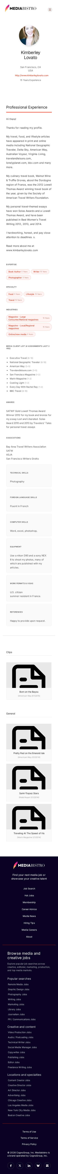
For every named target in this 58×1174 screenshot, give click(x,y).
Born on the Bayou (28, 691)
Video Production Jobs (19, 1032)
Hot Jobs (29, 895)
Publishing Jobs (16, 1057)
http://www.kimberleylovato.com (32, 75)
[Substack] (47, 1165)
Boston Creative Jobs (19, 1115)
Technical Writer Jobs (19, 1042)
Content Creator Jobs (19, 1080)
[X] (20, 1165)
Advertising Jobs (16, 1095)
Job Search (29, 888)
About (29, 936)
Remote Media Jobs (18, 984)
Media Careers (29, 929)
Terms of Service (29, 1138)
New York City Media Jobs (21, 1110)
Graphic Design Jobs (18, 989)
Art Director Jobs (17, 1090)
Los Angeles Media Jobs (20, 1105)
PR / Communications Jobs (21, 1019)
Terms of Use (29, 1131)
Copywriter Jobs (16, 1052)
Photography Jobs (17, 994)
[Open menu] (50, 9)
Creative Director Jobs (19, 1085)
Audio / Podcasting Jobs (20, 1037)
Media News (29, 916)
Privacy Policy (29, 1144)
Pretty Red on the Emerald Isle (29, 753)
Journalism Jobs (16, 1014)
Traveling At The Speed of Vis (29, 833)
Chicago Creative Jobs (19, 1100)
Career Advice (29, 909)
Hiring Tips (29, 923)
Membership (29, 902)
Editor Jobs (13, 1062)
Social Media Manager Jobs (22, 1047)
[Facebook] (10, 1165)
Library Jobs (14, 1009)
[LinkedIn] (29, 1165)
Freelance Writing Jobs (20, 1067)
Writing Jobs (14, 999)
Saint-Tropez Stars (29, 793)
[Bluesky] (38, 1165)
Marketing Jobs (16, 1004)
